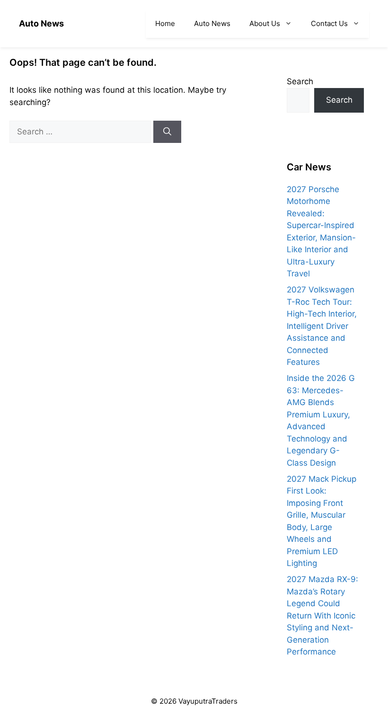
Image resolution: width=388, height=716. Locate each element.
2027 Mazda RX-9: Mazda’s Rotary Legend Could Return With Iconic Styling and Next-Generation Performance (322, 615)
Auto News (41, 23)
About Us (264, 23)
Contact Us (329, 23)
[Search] (167, 132)
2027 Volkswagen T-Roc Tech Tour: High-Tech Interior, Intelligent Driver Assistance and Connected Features (322, 326)
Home (165, 23)
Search (300, 81)
